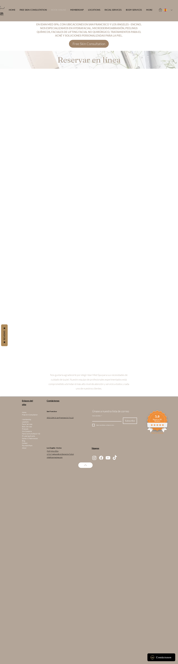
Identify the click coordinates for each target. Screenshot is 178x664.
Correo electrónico (97, 415)
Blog (23, 441)
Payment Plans (27, 445)
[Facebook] (101, 458)
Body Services (27, 427)
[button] (160, 10)
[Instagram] (94, 458)
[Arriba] (85, 465)
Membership (26, 419)
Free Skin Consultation (30, 415)
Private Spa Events (28, 436)
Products (25, 429)
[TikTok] (115, 458)
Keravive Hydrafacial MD (31, 434)
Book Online (26, 417)
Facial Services (27, 424)
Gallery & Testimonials (30, 438)
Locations (25, 422)
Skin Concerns (27, 431)
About (24, 448)
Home (24, 412)
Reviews (4, 335)
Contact (24, 443)
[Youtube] (108, 458)
